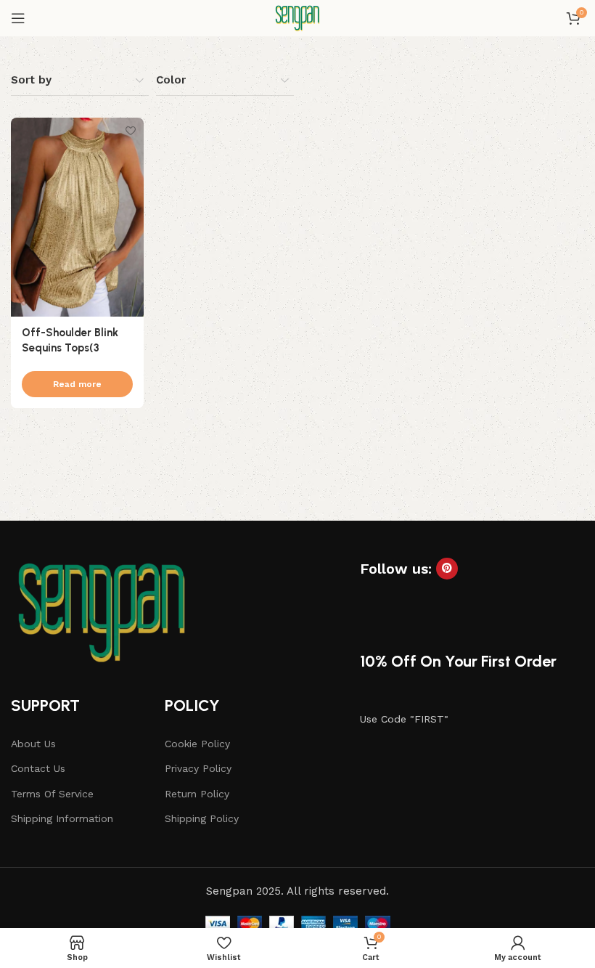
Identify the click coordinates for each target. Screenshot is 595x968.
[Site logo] (297, 17)
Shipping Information (62, 818)
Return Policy (197, 794)
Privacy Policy (198, 768)
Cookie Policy (197, 743)
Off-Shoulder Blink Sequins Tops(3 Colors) (70, 348)
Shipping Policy (202, 818)
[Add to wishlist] (131, 130)
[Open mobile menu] (18, 18)
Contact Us (38, 768)
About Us (33, 743)
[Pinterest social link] (447, 568)
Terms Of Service (52, 794)
